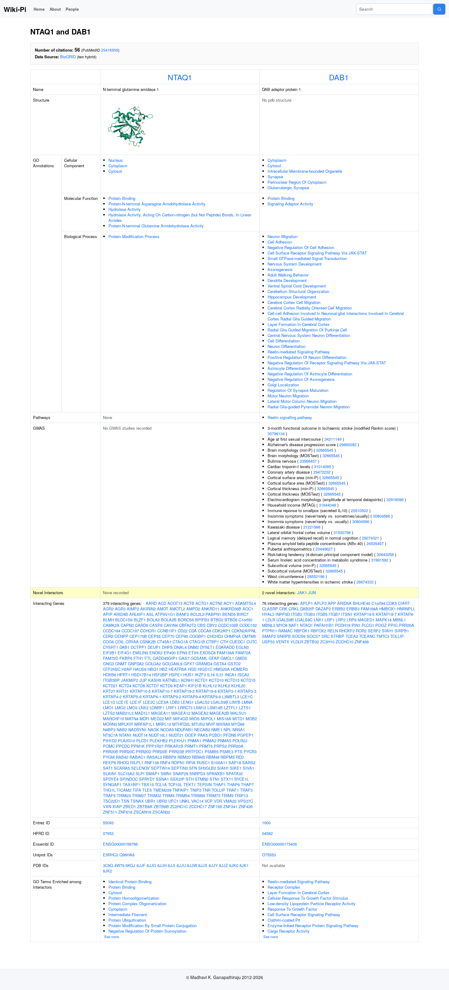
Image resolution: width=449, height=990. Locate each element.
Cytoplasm (117, 165)
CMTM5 (249, 636)
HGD (192, 669)
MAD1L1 (142, 713)
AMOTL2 (177, 609)
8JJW (192, 865)
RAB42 (122, 757)
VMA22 (229, 801)
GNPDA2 (136, 664)
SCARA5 (122, 768)
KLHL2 (224, 685)
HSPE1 (175, 674)
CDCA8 (204, 631)
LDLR (270, 620)
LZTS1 (245, 707)
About (55, 9)
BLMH (108, 620)
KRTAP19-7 (386, 614)
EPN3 (182, 653)
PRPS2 (220, 746)
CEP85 (182, 636)
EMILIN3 (140, 653)
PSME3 (226, 751)
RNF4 (165, 762)
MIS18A (224, 718)
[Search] (439, 9)
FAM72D (110, 658)
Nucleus (115, 160)
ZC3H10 (327, 642)
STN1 (215, 779)
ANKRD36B (231, 609)
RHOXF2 (347, 631)
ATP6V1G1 (165, 614)
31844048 (327, 505)
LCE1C (246, 696)
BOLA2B (169, 620)
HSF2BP (160, 674)
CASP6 (155, 625)
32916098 (394, 499)
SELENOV (140, 768)
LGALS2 (202, 702)
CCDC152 (248, 625)
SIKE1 (236, 768)
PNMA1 (194, 740)
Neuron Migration (283, 236)
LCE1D (109, 702)
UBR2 (162, 801)
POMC (109, 746)
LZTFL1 (231, 707)
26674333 (365, 582)
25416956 (109, 49)
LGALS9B (219, 702)
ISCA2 (243, 674)
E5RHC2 (110, 855)
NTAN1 (125, 735)
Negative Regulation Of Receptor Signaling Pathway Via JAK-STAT (327, 363)
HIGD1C (205, 669)
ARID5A (344, 603)
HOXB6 (109, 674)
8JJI (171, 865)
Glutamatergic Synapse (288, 187)
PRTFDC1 (194, 751)
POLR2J (239, 740)
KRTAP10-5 (140, 691)
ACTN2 (216, 603)
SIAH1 (223, 768)
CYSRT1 (110, 647)
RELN (332, 631)
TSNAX (137, 801)
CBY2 (212, 625)
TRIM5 (168, 795)
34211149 (332, 439)
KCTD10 (216, 680)
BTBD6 (230, 620)
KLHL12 (210, 685)
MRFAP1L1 (144, 724)
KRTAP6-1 (152, 696)
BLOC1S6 (124, 620)
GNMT (121, 664)
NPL (227, 729)
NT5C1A (110, 735)
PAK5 (203, 735)
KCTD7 (152, 685)
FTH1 (138, 658)
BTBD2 (216, 620)
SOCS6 (298, 636)
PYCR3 (250, 751)
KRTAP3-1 (227, 691)
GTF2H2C (111, 669)
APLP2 (320, 603)
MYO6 (281, 625)
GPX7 (189, 664)
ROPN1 (178, 762)
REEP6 (109, 762)
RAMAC (285, 631)
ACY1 (229, 603)
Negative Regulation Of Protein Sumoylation (147, 931)
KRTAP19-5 (364, 614)
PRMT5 (206, 746)
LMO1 (108, 707)
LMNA (247, 702)
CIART (404, 603)
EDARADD (225, 647)
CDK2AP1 (221, 631)
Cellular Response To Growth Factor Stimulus (308, 898)
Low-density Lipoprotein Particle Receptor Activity (312, 903)
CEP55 (154, 636)
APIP (107, 614)
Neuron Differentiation (286, 346)
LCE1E (122, 702)
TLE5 (147, 790)
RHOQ (123, 762)
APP (332, 603)
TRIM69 (198, 795)
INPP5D (283, 614)
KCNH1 (187, 680)
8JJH (161, 865)
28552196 (315, 576)
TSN (125, 801)
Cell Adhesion (280, 242)
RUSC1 (203, 762)
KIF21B (195, 685)
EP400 (170, 653)
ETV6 (193, 653)
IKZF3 (200, 674)
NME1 (216, 729)
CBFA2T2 (187, 625)
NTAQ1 (180, 76)
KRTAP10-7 (162, 691)
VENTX (282, 642)
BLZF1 (140, 620)
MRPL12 (163, 724)
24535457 (375, 543)
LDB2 (175, 702)
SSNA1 (162, 779)
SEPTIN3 (179, 768)
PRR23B (176, 751)
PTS (239, 751)
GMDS (241, 658)
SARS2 (248, 762)
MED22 (157, 718)
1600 (266, 823)
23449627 (324, 549)
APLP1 (306, 603)
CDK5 (391, 603)
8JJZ (223, 865)
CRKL (294, 609)
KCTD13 (232, 680)
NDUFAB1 (184, 729)
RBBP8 (169, 757)
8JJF (141, 865)
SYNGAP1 (112, 784)
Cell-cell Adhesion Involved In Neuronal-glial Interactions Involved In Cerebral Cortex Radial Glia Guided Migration (336, 316)
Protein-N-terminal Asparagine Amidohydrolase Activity (157, 204)
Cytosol (115, 171)
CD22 (183, 631)
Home (39, 9)
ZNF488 (362, 642)
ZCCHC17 (198, 806)
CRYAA (132, 642)
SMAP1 (152, 773)
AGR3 (120, 609)
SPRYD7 (147, 779)
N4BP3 (109, 729)
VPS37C (245, 801)
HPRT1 (123, 674)
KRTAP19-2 (184, 691)
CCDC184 (111, 631)
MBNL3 (268, 625)
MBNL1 (399, 620)
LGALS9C (303, 620)
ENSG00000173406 (279, 844)
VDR (218, 801)
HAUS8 (139, 669)
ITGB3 (309, 614)
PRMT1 (191, 746)
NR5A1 (238, 729)
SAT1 (108, 768)
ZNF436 (246, 806)
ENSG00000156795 (120, 844)
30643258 (385, 554)
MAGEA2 (200, 713)
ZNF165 (215, 806)
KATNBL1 (171, 680)
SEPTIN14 (160, 768)
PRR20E (160, 751)
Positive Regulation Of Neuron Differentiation (307, 357)
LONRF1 (157, 707)
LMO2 (120, 707)
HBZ (163, 669)
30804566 (381, 516)
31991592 (379, 560)
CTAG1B (197, 642)
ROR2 (361, 631)
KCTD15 (248, 680)
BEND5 (228, 614)
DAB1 (339, 76)
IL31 (220, 674)
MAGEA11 (160, 713)
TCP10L (175, 784)
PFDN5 (229, 735)
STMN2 (201, 779)
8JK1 (244, 865)
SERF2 (374, 631)
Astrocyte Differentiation (289, 368)
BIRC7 (242, 614)
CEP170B (138, 636)
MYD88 (237, 724)
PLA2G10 (126, 740)
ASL (150, 614)
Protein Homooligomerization (133, 898)
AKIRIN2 (148, 609)
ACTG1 (201, 603)
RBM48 (212, 757)
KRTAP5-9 (132, 696)
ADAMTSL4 (245, 603)
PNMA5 (224, 740)
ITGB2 (296, 614)
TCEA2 (351, 636)
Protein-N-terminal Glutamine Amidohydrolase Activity (156, 226)
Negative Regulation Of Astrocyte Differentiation (310, 374)
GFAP (214, 658)
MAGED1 (366, 620)
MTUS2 (198, 724)
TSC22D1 (111, 801)
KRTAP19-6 (206, 691)
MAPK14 (384, 620)
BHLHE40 (361, 603)
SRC (325, 636)
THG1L (109, 790)
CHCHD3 (215, 636)
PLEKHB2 (159, 740)
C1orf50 (245, 620)
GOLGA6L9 (172, 664)
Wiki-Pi (15, 9)
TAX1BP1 (131, 784)
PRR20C (127, 751)
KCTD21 (110, 685)
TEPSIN (204, 784)
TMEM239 (162, 790)
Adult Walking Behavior (288, 275)
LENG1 (187, 702)
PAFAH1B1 (324, 625)
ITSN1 (346, 614)
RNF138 (151, 762)
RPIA (190, 762)
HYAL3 (268, 614)
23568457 (308, 461)
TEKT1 (189, 784)
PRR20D (143, 751)
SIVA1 (248, 768)
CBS (201, 625)
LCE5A (162, 702)
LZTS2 (109, 713)
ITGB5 (321, 614)
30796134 (276, 433)
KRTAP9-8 (211, 696)
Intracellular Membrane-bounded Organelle (305, 171)
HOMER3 (239, 669)
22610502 (359, 510)
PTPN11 (269, 631)
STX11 (227, 779)
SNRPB (284, 636)
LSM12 (200, 707)
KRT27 (109, 691)
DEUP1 (154, 647)
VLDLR (296, 642)
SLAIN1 (110, 773)
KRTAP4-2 (112, 696)
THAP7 (247, 784)
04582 (267, 833)
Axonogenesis (280, 269)
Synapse (275, 176)
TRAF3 (246, 790)
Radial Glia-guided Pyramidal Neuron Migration (309, 407)
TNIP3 (195, 790)
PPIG (393, 625)
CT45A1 (164, 642)
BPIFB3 (202, 620)
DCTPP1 (138, 647)
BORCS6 (186, 620)
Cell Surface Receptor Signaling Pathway (304, 914)
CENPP (121, 636)
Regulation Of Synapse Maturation (298, 390)
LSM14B (215, 707)
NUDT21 (176, 735)
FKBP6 (125, 658)
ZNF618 (125, 812)
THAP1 (219, 784)
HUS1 (188, 674)
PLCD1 (142, 740)
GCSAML (199, 658)
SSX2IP (177, 779)
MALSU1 (238, 713)
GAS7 (184, 658)
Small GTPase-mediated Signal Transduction (307, 258)
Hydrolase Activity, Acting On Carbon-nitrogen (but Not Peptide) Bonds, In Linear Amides (179, 217)
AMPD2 (193, 609)
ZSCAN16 (142, 812)
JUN (312, 592)
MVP (210, 724)
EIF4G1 (124, 653)
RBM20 (184, 757)
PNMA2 (209, 740)
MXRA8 (223, 724)
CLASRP (270, 609)
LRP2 (340, 620)
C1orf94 (378, 603)
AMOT (162, 609)
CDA (193, 631)
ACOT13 (174, 603)
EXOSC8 (208, 653)
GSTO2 (234, 664)
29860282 (347, 444)
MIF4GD (180, 718)
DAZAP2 (323, 609)
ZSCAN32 (161, 812)
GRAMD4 (203, 664)
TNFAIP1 (181, 790)
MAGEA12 (180, 713)
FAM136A (225, 653)
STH (190, 779)
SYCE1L (241, 779)
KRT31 (122, 691)
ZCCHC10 (344, 642)
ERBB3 (353, 609)
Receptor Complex (284, 887)
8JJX (202, 865)
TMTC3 (382, 636)
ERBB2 (338, 609)
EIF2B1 (109, 653)
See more (111, 936)
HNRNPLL (406, 609)
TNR (206, 790)
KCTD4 (125, 685)
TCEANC (367, 636)
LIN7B (234, 702)
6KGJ (130, 865)
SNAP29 (180, 773)
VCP (209, 801)
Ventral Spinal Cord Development (297, 286)
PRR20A (235, 746)
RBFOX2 (318, 631)
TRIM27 (139, 795)
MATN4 (131, 718)
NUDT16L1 (158, 735)
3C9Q (108, 865)
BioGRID (68, 57)
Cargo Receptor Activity (289, 931)
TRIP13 (241, 795)
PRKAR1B (174, 746)
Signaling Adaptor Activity (290, 204)
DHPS (167, 647)
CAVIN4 (171, 625)
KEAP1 (180, 685)
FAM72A (243, 653)
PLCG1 (368, 625)
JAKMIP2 (129, 680)
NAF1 (294, 625)
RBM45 (198, 757)
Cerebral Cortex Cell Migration (294, 302)
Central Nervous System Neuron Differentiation (309, 335)
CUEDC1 (237, 642)
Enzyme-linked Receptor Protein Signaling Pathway (313, 925)
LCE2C (149, 702)
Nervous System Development (295, 264)
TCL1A (161, 784)
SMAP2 (269, 636)
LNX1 (318, 620)
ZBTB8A (144, 806)
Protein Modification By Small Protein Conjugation (152, 925)
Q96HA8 (126, 855)
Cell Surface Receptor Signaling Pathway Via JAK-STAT (317, 253)
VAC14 (197, 801)
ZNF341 (230, 806)
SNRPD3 (197, 773)
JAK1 (302, 592)
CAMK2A (111, 625)
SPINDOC (129, 779)
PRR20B (110, 751)
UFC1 (173, 801)
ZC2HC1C (179, 806)
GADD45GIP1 (165, 658)
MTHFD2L (181, 724)
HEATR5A (178, 669)
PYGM (109, 757)
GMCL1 (227, 658)
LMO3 (132, 707)
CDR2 (108, 636)
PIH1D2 (110, 740)
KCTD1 (201, 680)
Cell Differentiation (284, 341)
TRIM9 (227, 795)
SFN (193, 768)
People (72, 9)
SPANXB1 (215, 773)
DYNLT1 (207, 647)
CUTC (251, 642)
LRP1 (329, 620)
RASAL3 (154, 757)
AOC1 (248, 609)
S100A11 (219, 762)
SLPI (140, 773)
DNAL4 (180, 647)
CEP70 (168, 636)
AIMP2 (133, 609)
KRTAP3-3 (247, 691)
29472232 (321, 472)
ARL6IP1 (137, 614)
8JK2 (107, 871)
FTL (147, 658)
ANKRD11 (210, 609)
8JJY (213, 865)
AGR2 (108, 609)
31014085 (322, 466)
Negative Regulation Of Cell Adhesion (301, 247)
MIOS (194, 718)
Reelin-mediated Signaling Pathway (299, 352)
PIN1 (356, 625)
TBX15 (147, 784)
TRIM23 (124, 795)
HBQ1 (153, 669)
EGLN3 (242, 647)
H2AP (127, 669)
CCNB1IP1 (167, 631)
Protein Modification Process (133, 236)
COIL (119, 642)
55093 (108, 823)
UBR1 (150, 801)
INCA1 (230, 674)
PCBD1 (215, 735)
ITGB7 (334, 614)
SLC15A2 (126, 773)
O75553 (269, 855)
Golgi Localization (283, 385)
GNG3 (108, 664)
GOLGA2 (153, 664)
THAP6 (233, 784)
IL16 (211, 674)
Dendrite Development (287, 280)
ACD (162, 603)
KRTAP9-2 (171, 696)
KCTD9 (166, 685)
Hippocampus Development (292, 297)
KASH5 (154, 680)
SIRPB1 (402, 631)
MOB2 (251, 718)
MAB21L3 (124, 713)
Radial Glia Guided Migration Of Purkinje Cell (307, 330)
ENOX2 (155, 653)
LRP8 (351, 620)
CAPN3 (127, 625)
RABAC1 (137, 757)
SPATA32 (234, 773)
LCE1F (136, 702)
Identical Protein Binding (129, 881)
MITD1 (238, 718)
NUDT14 (140, 735)
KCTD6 (139, 685)
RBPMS (228, 757)
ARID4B (121, 614)
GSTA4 (220, 664)
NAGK (153, 729)
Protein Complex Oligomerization (137, 903)
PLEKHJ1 (177, 740)
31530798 (342, 532)
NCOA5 (167, 729)
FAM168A (369, 609)
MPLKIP (125, 724)
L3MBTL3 (230, 696)
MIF (168, 718)
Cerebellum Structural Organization (298, 291)
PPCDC (123, 746)
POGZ (381, 625)
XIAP (117, 806)
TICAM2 (124, 790)
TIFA (137, 790)
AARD (151, 603)
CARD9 (141, 625)
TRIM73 (213, 795)
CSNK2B (148, 642)
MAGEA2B (219, 713)
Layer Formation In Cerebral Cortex (299, 324)
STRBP (337, 636)
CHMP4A (232, 636)
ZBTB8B (161, 806)
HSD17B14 (141, 674)
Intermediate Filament (127, 914)
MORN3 (110, 724)
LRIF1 (171, 707)
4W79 (119, 865)
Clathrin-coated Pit (284, 920)
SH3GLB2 (207, 768)
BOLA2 (153, 620)
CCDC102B (228, 625)
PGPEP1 (245, 735)
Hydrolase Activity (124, 209)
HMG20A (222, 669)
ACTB (189, 603)
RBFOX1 (301, 631)
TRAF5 (109, 795)
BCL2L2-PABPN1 (205, 614)
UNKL (185, 801)
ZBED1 (129, 806)
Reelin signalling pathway (290, 417)
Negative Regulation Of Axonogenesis (301, 379)
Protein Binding (121, 198)
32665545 (324, 450)
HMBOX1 (387, 609)
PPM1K (138, 746)
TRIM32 (154, 795)
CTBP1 (212, 642)
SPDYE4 (111, 779)
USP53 (268, 642)
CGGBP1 (197, 636)
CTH (224, 642)
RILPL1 (136, 762)
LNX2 (143, 707)
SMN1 (166, 773)
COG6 (108, 642)
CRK (283, 609)
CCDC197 (130, 631)
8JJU (181, 865)
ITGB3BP (111, 680)
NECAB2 (202, 729)
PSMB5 (211, 751)
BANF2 (182, 614)
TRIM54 (183, 795)
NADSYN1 (137, 729)
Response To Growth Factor (292, 909)
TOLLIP (218, 790)
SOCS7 (313, 636)
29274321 (370, 538)
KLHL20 (238, 685)
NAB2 (122, 729)
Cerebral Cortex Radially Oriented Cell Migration (310, 308)
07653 (108, 833)
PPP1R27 (154, 746)
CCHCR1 (148, 631)
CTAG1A (180, 642)
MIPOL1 (208, 718)
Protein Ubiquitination (127, 920)
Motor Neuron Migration (288, 396)
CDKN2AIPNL (244, 631)
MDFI (144, 718)
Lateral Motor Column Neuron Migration (302, 401)
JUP (143, 680)
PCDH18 (342, 625)
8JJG (151, 865)
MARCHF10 (113, 718)
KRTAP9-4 (191, 696)
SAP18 (234, 762)
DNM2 (193, 647)
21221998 (311, 527)
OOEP (190, 735)
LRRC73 (185, 707)
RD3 (240, 757)
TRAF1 (232, 790)
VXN (107, 806)
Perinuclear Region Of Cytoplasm (297, 182)
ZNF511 (110, 812)
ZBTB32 (311, 642)
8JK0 (233, 865)
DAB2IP (307, 609)
